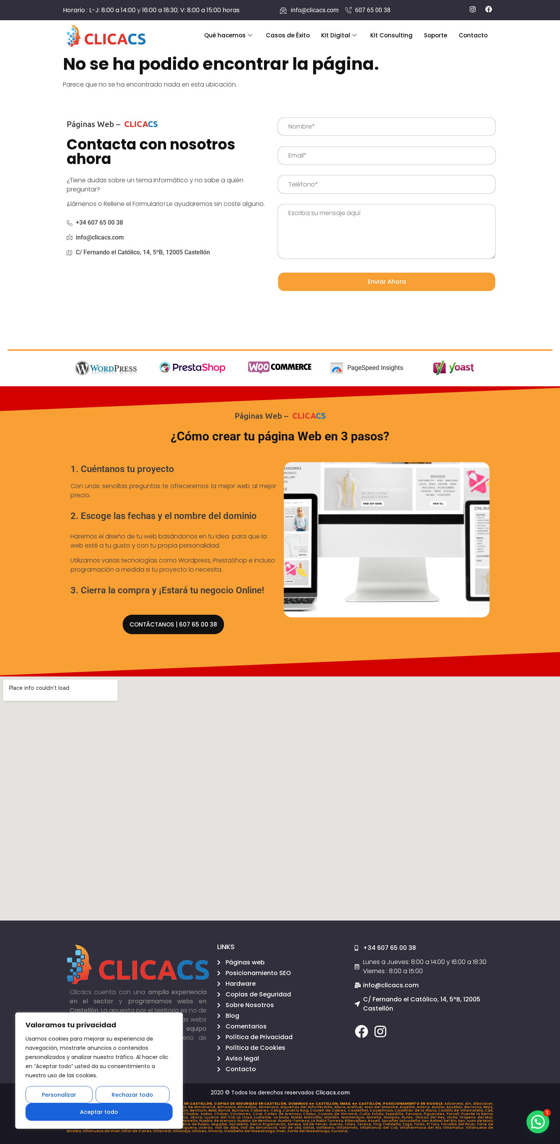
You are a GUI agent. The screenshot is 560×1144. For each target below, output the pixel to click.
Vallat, (309, 1127)
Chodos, (191, 1114)
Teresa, (365, 1124)
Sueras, (337, 1124)
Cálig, (276, 1110)
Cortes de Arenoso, (283, 1114)
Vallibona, (326, 1127)
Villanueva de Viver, (102, 1131)
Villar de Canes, (137, 1131)
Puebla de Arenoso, (218, 1120)
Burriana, (241, 1110)
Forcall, (453, 1114)
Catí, (489, 1110)
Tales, (351, 1124)
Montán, (332, 1117)
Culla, (365, 1114)
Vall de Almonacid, (259, 1127)
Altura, (340, 1107)
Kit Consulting (391, 35)
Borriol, (225, 1110)
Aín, (469, 1103)
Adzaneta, (455, 1103)
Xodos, (207, 1114)
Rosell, (374, 1120)
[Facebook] (361, 1031)
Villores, (200, 1131)
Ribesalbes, (356, 1120)
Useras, (206, 1127)
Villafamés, (348, 1127)
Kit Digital (335, 35)
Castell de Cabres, (328, 1110)
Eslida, (379, 1114)
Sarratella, (239, 1124)
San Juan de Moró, (475, 1120)
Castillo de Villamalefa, (461, 1110)
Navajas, (393, 1117)
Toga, (408, 1124)
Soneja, (295, 1124)
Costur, (310, 1114)
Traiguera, (188, 1127)
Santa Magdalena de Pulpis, (183, 1124)
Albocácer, (483, 1103)
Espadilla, (395, 1114)
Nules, (408, 1117)
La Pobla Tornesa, (328, 1120)
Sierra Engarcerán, (269, 1124)
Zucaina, (339, 1131)
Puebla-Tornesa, (294, 1120)
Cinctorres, (241, 1114)
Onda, (453, 1117)
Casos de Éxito (288, 35)
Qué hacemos (225, 35)
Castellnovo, (382, 1110)
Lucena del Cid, (220, 1117)
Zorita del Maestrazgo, (309, 1131)
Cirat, (258, 1114)
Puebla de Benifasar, (257, 1120)
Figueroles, (435, 1114)
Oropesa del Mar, (476, 1117)
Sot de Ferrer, (316, 1124)
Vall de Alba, (228, 1127)
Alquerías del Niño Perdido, (307, 1107)
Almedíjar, (248, 1107)
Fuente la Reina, (477, 1114)
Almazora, (227, 1107)
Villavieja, (182, 1131)
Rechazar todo (132, 1095)
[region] (99, 1070)
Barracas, (474, 1107)
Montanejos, (353, 1117)
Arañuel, (356, 1107)
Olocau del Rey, (431, 1117)
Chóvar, (222, 1114)
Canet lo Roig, (296, 1110)
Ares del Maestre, (382, 1107)
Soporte (435, 35)
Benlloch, (199, 1110)
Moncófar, (314, 1117)
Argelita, (408, 1107)
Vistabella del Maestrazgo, (250, 1131)
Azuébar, (455, 1107)
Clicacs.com (332, 1092)
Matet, (297, 1117)
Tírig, (378, 1124)
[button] (537, 1121)
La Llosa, (245, 1117)
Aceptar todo (99, 1112)
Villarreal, (163, 1131)
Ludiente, (263, 1117)
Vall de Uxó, (291, 1127)
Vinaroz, (216, 1131)
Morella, (374, 1117)
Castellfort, (359, 1110)
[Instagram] (380, 1031)
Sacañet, (390, 1120)
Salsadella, (410, 1120)
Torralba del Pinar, (459, 1124)
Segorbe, (220, 1124)
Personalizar (59, 1095)
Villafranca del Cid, (380, 1127)
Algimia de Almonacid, (194, 1107)
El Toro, (434, 1124)
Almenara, (269, 1107)
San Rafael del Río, (440, 1120)
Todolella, (393, 1124)
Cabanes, (260, 1110)
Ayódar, (439, 1107)
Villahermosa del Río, (421, 1127)
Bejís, (488, 1107)
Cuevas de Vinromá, (338, 1114)
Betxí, (213, 1110)
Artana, (424, 1107)
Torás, (420, 1124)
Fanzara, (415, 1114)
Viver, (281, 1131)
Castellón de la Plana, (416, 1110)
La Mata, (282, 1117)
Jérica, (197, 1117)
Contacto (473, 35)
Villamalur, (454, 1127)
